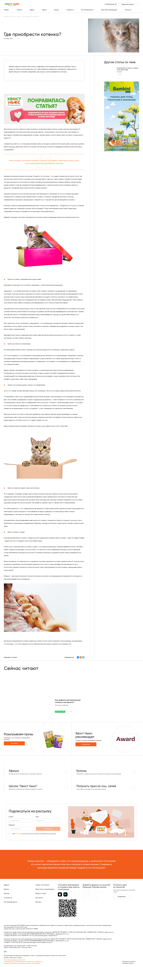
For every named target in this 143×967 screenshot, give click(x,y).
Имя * (37, 817)
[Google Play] (65, 894)
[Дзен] (85, 897)
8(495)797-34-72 (16, 935)
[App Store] (60, 894)
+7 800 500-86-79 (110, 4)
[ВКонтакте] (78, 657)
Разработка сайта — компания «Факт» (129, 962)
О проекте (70, 10)
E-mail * (11, 817)
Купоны (56, 10)
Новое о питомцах (42, 885)
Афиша (32, 10)
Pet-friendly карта (87, 10)
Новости (19, 10)
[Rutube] (95, 897)
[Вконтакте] (85, 892)
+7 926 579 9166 (31, 945)
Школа (44, 10)
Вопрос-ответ (41, 893)
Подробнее (86, 744)
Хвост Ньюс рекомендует (109, 10)
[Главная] (12, 4)
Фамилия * (12, 825)
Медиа (6, 10)
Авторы (38, 902)
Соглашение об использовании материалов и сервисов (23, 961)
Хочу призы (14, 743)
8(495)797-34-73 (27, 935)
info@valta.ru (52, 935)
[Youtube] (90, 892)
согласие (18, 833)
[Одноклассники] (80, 657)
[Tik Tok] (90, 897)
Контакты (128, 10)
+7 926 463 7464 (25, 947)
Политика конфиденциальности (14, 960)
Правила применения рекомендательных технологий (22, 963)
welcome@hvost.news (44, 942)
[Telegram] (83, 657)
